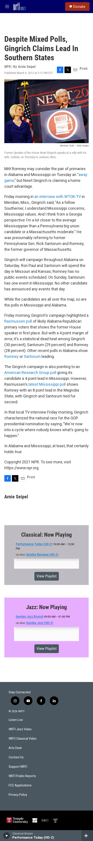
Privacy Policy (18, 794)
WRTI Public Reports (22, 776)
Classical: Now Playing (46, 534)
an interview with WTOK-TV (57, 196)
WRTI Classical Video (23, 738)
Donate (79, 6)
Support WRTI (18, 766)
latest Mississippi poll (47, 384)
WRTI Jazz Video (20, 729)
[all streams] (87, 835)
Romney (11, 356)
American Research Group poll (30, 372)
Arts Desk (15, 748)
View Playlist (47, 576)
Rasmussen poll (18, 321)
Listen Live (16, 720)
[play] (6, 835)
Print (84, 68)
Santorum (32, 356)
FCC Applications (20, 785)
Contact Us (16, 757)
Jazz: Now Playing (46, 607)
